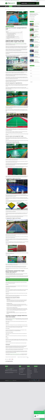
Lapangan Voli (28, 369)
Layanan (10, 6)
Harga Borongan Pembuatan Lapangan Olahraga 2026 (36, 60)
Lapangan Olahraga (12, 26)
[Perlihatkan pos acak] (39, 6)
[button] (11, 6)
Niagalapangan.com (11, 380)
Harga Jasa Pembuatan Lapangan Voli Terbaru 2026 (22, 357)
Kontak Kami (18, 6)
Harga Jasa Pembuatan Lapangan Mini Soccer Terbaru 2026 (36, 30)
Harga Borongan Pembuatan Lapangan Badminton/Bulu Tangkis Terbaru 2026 (14, 32)
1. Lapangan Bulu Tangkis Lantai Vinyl (10, 34)
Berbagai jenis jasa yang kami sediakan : (10, 37)
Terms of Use (35, 369)
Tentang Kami (14, 6)
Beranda (6, 9)
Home (7, 6)
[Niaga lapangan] (6, 6)
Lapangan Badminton (10, 9)
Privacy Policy (35, 370)
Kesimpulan (8, 38)
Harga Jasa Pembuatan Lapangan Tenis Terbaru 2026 (36, 24)
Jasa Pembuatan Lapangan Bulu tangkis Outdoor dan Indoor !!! (12, 36)
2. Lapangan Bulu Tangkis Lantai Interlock (11, 35)
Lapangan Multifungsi (29, 373)
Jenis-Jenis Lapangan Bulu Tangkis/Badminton (11, 33)
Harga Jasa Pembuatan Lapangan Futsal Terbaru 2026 (36, 55)
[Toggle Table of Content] (21, 31)
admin (7, 30)
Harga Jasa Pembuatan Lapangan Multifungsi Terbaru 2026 (36, 35)
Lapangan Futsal (29, 374)
